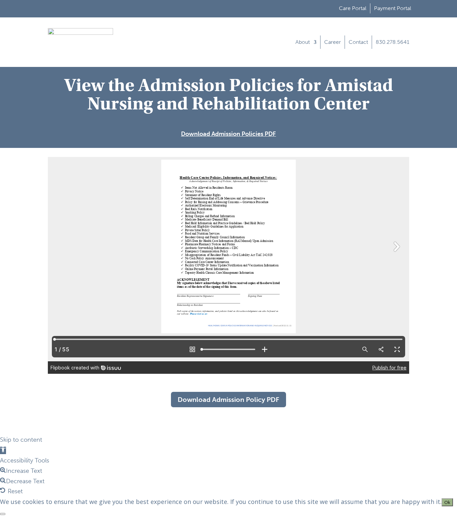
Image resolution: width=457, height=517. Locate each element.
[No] (2, 514)
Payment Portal (392, 8)
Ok (447, 502)
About (302, 42)
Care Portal (352, 8)
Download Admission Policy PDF (228, 400)
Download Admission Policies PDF (228, 134)
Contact (358, 42)
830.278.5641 (392, 42)
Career (332, 42)
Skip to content (21, 439)
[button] (3, 450)
